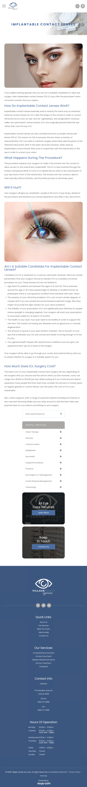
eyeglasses (31, 450)
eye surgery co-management (39, 475)
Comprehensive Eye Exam (43, 653)
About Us (43, 622)
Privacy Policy (74, 772)
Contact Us (43, 546)
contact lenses (32, 444)
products (29, 468)
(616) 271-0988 (43, 702)
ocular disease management (39, 481)
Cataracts (43, 666)
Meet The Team (43, 629)
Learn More (43, 512)
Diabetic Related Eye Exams (43, 660)
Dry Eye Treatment (43, 663)
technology (31, 487)
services (29, 438)
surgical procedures (34, 462)
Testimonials (43, 632)
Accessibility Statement (57, 772)
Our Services (43, 625)
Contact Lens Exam (43, 656)
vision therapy (32, 432)
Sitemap (43, 776)
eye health (30, 456)
